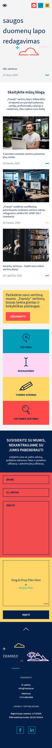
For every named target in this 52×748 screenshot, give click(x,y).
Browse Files (26, 587)
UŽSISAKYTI (18, 316)
